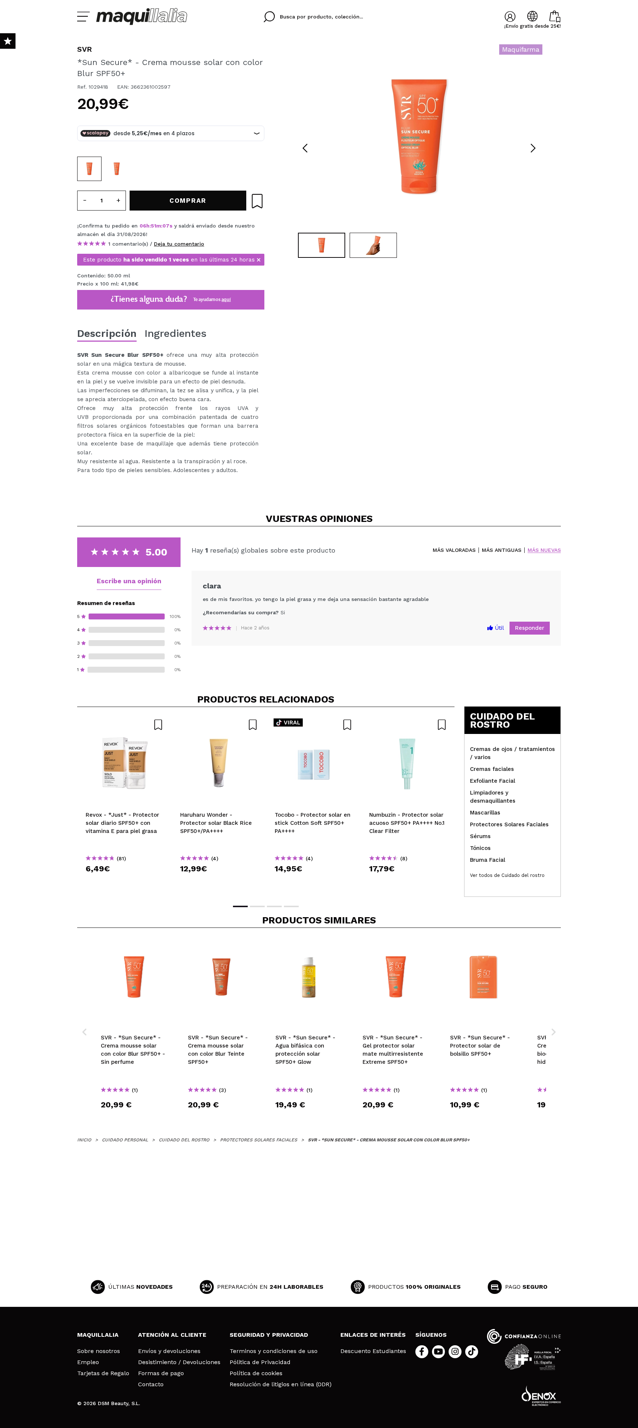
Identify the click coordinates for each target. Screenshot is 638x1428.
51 (153, 226)
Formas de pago (161, 1373)
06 (143, 226)
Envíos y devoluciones (169, 1351)
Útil (498, 628)
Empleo (88, 1362)
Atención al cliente (172, 1334)
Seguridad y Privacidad (269, 1334)
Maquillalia (98, 1334)
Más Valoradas (454, 550)
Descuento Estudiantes (373, 1351)
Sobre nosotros (98, 1351)
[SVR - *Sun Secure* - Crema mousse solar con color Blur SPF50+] (89, 169)
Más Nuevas (544, 550)
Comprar (124, 882)
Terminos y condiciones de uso (274, 1351)
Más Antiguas (501, 550)
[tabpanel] (419, 136)
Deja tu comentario (179, 244)
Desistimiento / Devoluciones (179, 1362)
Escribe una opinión (129, 581)
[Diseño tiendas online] (541, 1396)
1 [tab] (240, 906)
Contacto (151, 1384)
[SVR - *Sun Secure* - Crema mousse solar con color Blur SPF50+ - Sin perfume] (117, 169)
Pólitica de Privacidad (260, 1362)
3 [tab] (274, 906)
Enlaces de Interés (373, 1334)
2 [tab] (257, 906)
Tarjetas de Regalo (103, 1373)
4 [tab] (291, 906)
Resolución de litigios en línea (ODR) (281, 1384)
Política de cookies (256, 1373)
